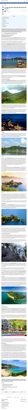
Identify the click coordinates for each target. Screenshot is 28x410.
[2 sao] (8, 389)
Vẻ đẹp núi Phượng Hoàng (6, 18)
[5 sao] (11, 389)
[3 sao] (9, 389)
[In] (3, 14)
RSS (25, 397)
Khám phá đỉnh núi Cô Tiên (6, 17)
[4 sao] (10, 389)
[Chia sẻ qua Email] (3, 12)
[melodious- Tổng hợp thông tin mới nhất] (5, 1)
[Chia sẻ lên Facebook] (3, 9)
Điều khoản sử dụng (9, 397)
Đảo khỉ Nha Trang (5, 25)
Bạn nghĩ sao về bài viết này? (3, 389)
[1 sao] (7, 389)
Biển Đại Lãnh (4, 26)
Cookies (22, 397)
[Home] (3, 7)
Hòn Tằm (4, 24)
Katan (7, 10)
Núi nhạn (4, 19)
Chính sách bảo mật (16, 397)
